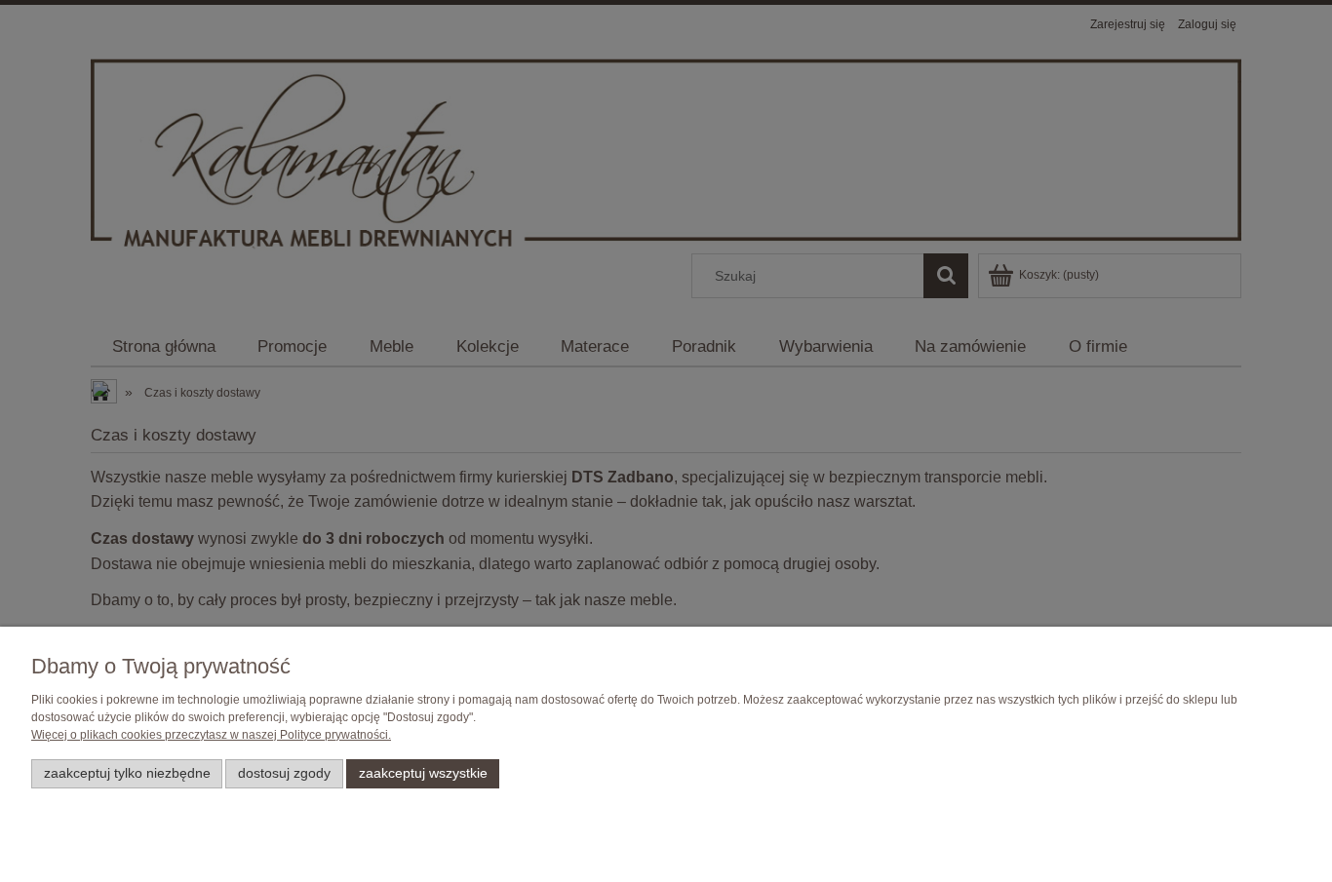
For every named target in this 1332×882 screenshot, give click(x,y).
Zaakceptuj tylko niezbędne (127, 773)
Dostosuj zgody (284, 773)
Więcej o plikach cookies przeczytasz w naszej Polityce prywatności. (211, 735)
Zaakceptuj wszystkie (423, 773)
